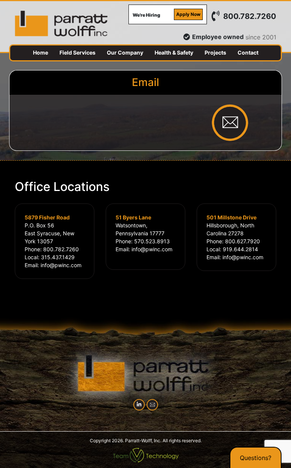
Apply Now (188, 14)
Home (40, 52)
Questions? (255, 458)
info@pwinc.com (61, 265)
